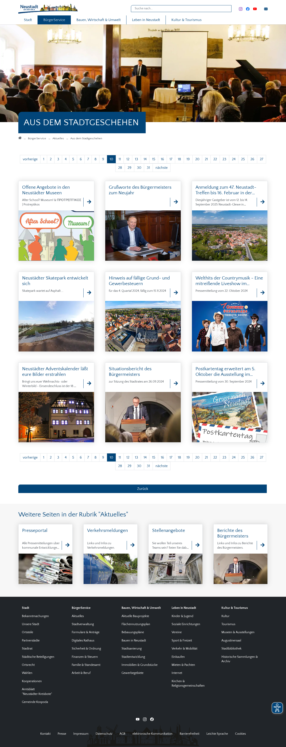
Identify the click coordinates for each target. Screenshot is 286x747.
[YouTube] (255, 8)
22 (215, 159)
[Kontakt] (266, 8)
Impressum (80, 734)
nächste (162, 168)
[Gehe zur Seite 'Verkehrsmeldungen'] (130, 545)
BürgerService (54, 20)
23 (224, 159)
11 (120, 159)
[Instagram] (240, 8)
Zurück (142, 489)
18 (179, 159)
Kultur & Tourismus (186, 20)
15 (153, 159)
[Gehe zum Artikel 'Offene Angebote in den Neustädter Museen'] (86, 202)
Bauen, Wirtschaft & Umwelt (98, 20)
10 (111, 159)
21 (206, 159)
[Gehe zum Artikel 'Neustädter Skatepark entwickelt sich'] (86, 292)
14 (145, 159)
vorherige (30, 159)
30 (139, 168)
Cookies (240, 734)
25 (243, 159)
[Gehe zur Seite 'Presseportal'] (65, 545)
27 (261, 159)
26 (252, 159)
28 (120, 168)
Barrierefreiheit (189, 734)
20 (197, 159)
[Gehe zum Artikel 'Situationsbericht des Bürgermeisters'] (173, 383)
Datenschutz (104, 734)
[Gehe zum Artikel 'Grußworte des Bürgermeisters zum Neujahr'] (173, 202)
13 (136, 159)
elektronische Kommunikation (152, 734)
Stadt (28, 20)
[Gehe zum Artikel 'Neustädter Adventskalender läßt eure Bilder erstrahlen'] (86, 383)
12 (127, 159)
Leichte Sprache (217, 734)
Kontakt (45, 734)
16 (162, 159)
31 (148, 168)
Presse (62, 734)
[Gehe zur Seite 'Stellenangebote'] (195, 545)
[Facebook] (248, 8)
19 (188, 159)
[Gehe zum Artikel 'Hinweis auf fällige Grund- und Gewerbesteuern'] (173, 292)
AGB (122, 734)
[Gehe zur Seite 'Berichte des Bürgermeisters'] (260, 545)
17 (171, 159)
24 (234, 159)
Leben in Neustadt (146, 20)
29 (129, 168)
